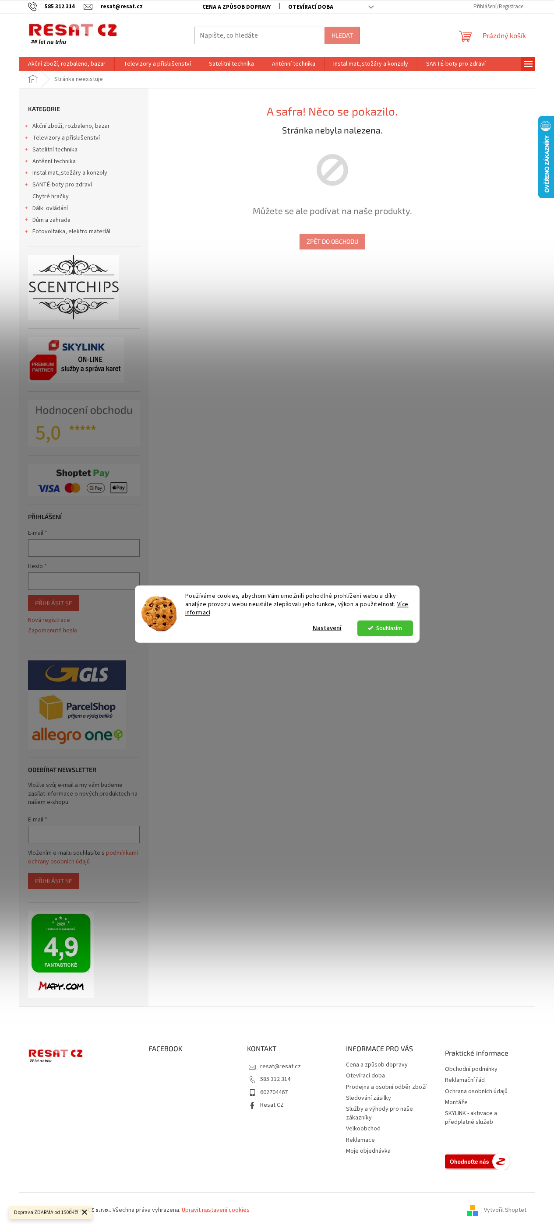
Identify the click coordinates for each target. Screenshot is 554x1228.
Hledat (342, 35)
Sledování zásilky (368, 1098)
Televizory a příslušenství (66, 137)
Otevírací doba (310, 7)
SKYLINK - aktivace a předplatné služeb (471, 1117)
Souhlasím (389, 628)
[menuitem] (66, 64)
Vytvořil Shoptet (505, 1210)
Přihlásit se (53, 603)
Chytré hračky (50, 196)
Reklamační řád (465, 1080)
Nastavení (327, 627)
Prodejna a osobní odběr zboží (386, 1087)
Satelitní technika (55, 149)
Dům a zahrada (51, 220)
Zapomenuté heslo (53, 631)
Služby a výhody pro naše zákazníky (379, 1113)
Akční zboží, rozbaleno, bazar (71, 126)
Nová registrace (49, 620)
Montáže (456, 1102)
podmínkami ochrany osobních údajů (83, 857)
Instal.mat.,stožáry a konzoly (69, 172)
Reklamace (360, 1140)
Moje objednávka (368, 1151)
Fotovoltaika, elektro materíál (71, 231)
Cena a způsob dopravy (236, 7)
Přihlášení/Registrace (498, 7)
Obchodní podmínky (471, 1069)
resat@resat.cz (280, 1066)
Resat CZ (272, 1105)
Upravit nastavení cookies (216, 1210)
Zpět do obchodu (332, 241)
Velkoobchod (363, 1128)
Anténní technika (54, 161)
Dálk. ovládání (50, 208)
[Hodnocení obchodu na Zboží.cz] (477, 1161)
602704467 (274, 1092)
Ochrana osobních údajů (476, 1092)
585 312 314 (275, 1079)
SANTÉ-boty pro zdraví (62, 184)
